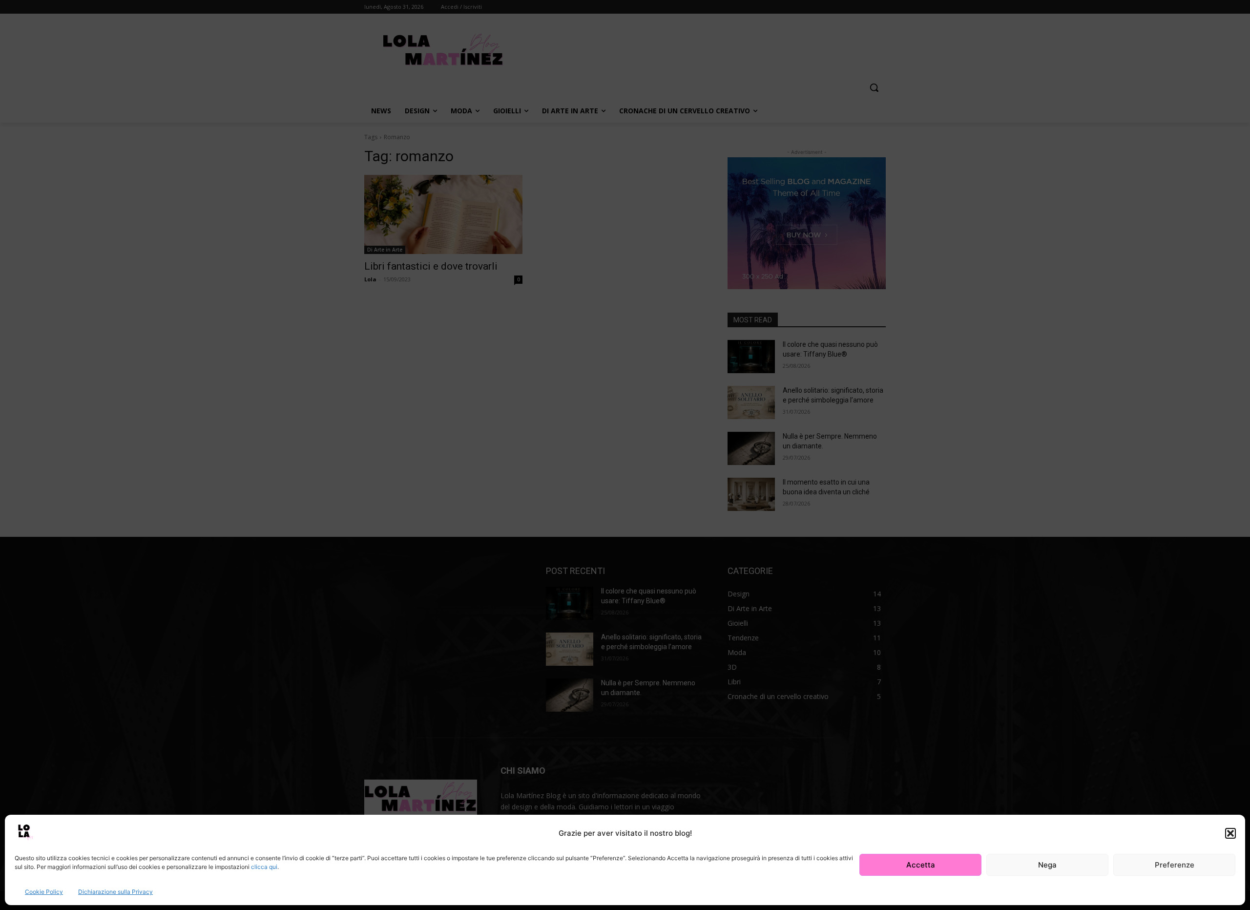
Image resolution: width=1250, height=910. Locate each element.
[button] (1230, 833)
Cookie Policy (44, 891)
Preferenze (1174, 864)
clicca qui (264, 866)
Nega (1047, 864)
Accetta (920, 864)
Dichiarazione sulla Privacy (115, 891)
